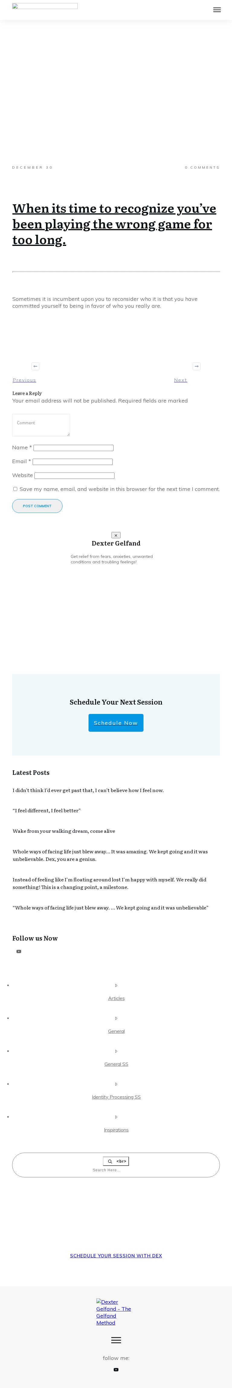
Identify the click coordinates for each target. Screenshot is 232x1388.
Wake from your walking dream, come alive (64, 830)
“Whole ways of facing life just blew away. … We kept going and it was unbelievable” (111, 907)
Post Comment (37, 506)
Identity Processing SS (116, 1097)
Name (22, 447)
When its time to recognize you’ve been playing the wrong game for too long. (114, 223)
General (116, 1031)
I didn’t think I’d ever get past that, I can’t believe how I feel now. (88, 790)
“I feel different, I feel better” (47, 810)
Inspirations (116, 1130)
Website (22, 475)
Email (21, 461)
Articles (116, 998)
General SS (116, 1064)
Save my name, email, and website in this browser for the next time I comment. (120, 488)
